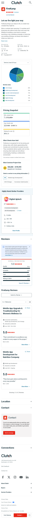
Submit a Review (15, 295)
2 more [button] (19, 210)
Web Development (9, 100)
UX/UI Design (8, 88)
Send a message (9, 433)
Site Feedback (5, 466)
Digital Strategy (9, 98)
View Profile (16, 230)
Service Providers (6, 492)
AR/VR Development (10, 95)
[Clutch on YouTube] (21, 477)
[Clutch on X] (8, 477)
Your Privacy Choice (6, 502)
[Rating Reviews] (9, 12)
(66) (15, 204)
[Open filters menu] (30, 302)
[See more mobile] (26, 345)
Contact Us (4, 471)
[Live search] (30, 3)
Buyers (3, 488)
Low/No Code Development (12, 93)
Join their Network (10, 15)
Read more (4, 41)
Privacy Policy (4, 499)
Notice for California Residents (8, 505)
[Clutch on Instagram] (15, 477)
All (5, 177)
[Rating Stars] (9, 204)
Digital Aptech (15, 199)
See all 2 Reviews (24, 283)
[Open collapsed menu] (3, 3)
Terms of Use (4, 508)
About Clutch (5, 483)
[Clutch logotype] (16, 2)
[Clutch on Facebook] (2, 477)
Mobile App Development (11, 90)
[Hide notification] (29, 247)
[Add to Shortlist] (29, 515)
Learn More (8, 255)
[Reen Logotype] (6, 199)
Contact (19, 515)
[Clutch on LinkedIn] (27, 477)
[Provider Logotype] (3, 9)
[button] (14, 302)
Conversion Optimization (21, 182)
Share (28, 308)
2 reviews (16, 12)
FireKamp (11, 8)
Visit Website (7, 515)
